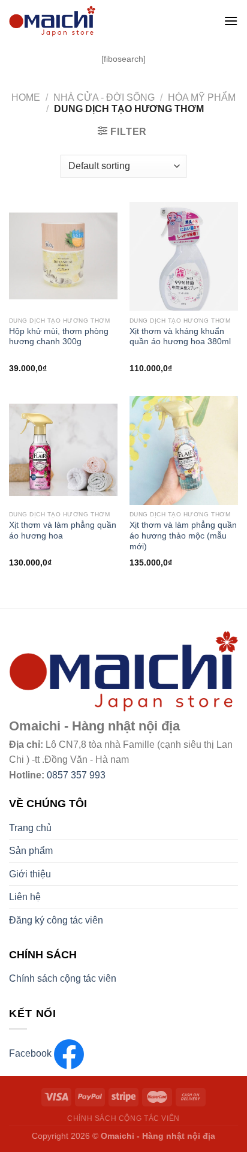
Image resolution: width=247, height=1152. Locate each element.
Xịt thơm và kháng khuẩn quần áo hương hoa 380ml (180, 337)
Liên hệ (25, 897)
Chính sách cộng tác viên (62, 978)
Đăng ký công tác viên (56, 920)
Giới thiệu (30, 874)
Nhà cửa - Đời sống (104, 97)
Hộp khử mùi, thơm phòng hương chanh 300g (59, 337)
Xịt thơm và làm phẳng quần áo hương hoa (62, 530)
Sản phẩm (31, 851)
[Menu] (231, 20)
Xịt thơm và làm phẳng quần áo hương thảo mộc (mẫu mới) (183, 536)
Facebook (31, 1053)
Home (25, 97)
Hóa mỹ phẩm (202, 97)
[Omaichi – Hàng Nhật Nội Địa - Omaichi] (100, 21)
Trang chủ (30, 828)
